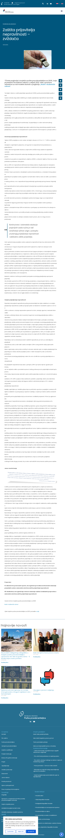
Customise (10, 831)
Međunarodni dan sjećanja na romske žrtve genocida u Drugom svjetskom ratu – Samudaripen (16, 692)
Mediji (4, 814)
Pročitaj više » (5, 662)
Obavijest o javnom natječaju (43, 690)
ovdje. (37, 611)
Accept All (31, 831)
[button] (61, 11)
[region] (20, 825)
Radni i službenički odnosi (11, 604)
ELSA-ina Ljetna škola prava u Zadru (46, 653)
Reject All (20, 831)
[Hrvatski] (57, 3)
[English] (62, 3)
